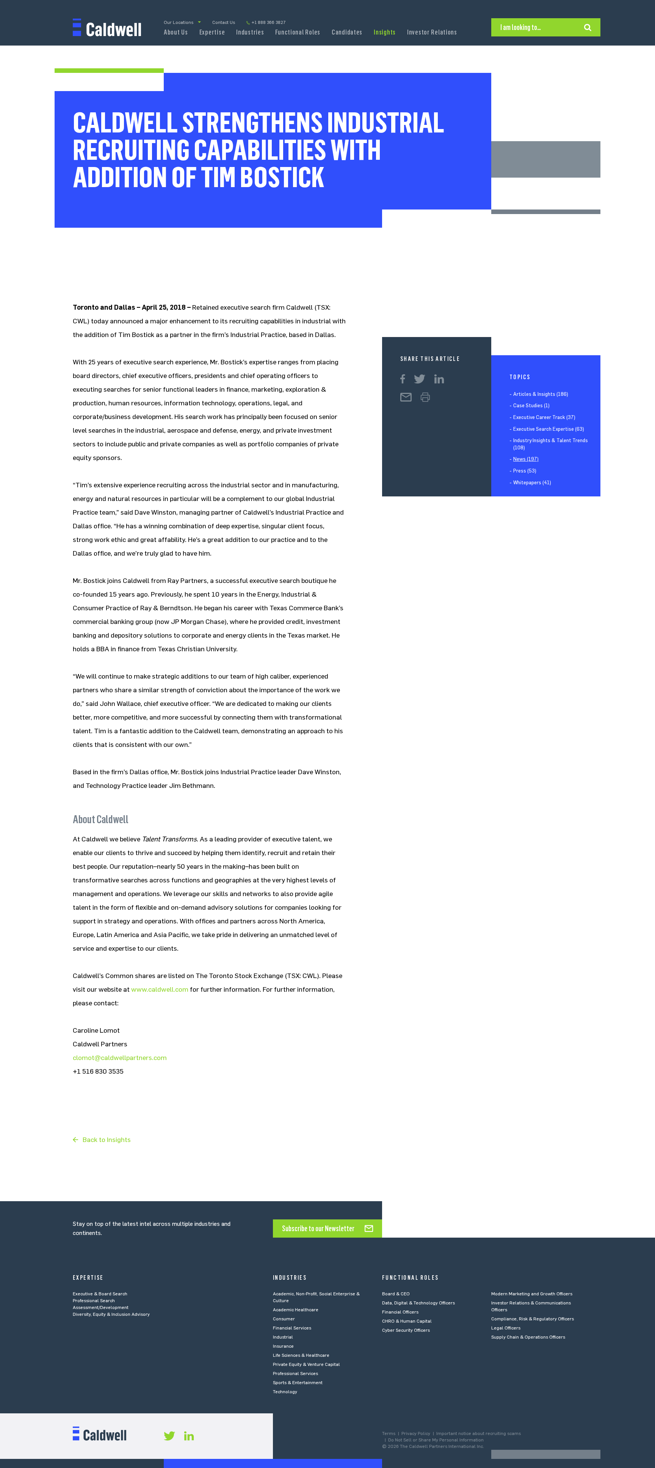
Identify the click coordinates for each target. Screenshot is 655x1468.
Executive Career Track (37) (544, 417)
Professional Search (94, 1300)
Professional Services (295, 1373)
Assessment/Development (100, 1307)
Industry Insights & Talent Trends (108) (550, 444)
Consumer (284, 1319)
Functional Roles (297, 32)
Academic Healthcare (295, 1309)
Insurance (283, 1346)
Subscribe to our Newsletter (318, 1228)
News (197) (526, 459)
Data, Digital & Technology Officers (418, 1303)
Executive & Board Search (100, 1293)
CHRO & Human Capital (407, 1321)
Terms (388, 1433)
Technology (285, 1391)
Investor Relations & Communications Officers (531, 1306)
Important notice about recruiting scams (478, 1433)
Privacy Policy (415, 1433)
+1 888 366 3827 (269, 22)
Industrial (283, 1337)
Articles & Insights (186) (540, 394)
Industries (250, 32)
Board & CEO (396, 1293)
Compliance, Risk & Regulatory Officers (532, 1319)
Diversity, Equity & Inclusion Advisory (111, 1314)
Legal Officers (505, 1328)
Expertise (212, 32)
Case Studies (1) (531, 406)
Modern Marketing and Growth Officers (531, 1293)
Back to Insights (107, 1140)
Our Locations (178, 22)
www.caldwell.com (159, 989)
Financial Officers (400, 1312)
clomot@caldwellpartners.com (120, 1058)
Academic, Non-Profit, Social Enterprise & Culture (316, 1297)
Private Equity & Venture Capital (306, 1364)
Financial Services (292, 1328)
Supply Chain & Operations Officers (528, 1337)
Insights (385, 32)
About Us (176, 32)
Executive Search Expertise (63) (548, 429)
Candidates (347, 32)
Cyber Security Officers (406, 1330)
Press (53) (524, 471)
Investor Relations (432, 32)
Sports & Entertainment (298, 1382)
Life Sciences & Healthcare (301, 1355)
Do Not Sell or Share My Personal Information (436, 1440)
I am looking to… (520, 27)
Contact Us (223, 22)
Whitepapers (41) (532, 482)
